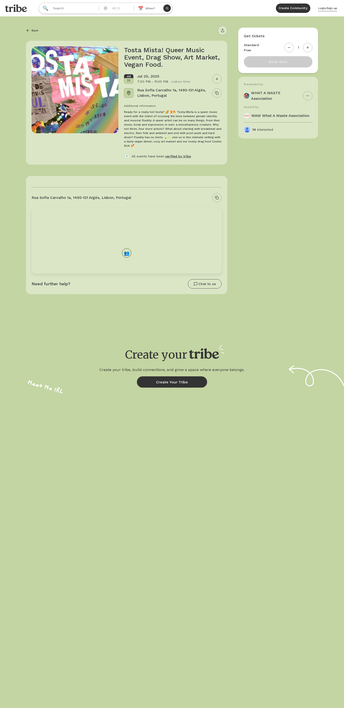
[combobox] (116, 8)
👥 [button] (127, 252)
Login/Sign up (327, 8)
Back (35, 30)
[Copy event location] (217, 93)
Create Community (293, 8)
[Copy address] (217, 197)
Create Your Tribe (172, 382)
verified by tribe (178, 156)
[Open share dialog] (222, 30)
